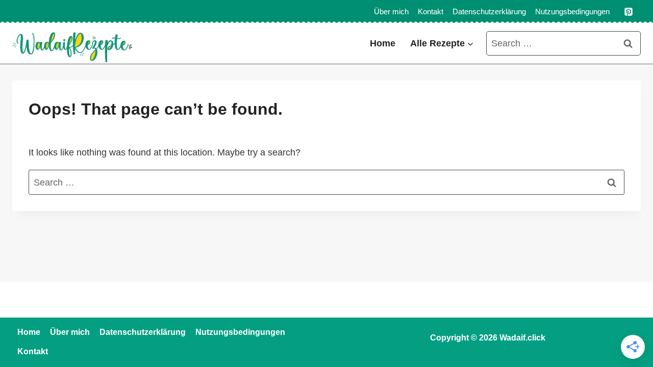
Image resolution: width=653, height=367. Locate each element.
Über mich (391, 11)
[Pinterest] (628, 12)
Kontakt (430, 11)
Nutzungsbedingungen (572, 11)
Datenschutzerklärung (489, 11)
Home (382, 43)
